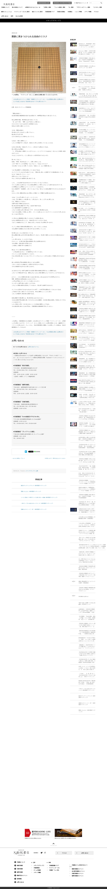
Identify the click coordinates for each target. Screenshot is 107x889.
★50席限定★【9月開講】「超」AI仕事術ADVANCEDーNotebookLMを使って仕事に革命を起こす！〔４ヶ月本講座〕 (87, 224)
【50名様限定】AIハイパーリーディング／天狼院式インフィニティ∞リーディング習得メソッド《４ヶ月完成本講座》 (87, 145)
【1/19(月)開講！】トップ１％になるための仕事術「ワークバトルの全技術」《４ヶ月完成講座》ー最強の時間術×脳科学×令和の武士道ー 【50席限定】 (87, 131)
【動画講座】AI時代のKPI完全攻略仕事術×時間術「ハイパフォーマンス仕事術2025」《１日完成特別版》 (87, 260)
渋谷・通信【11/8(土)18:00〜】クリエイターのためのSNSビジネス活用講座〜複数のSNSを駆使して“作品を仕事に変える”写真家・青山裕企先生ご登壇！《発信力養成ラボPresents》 (87, 167)
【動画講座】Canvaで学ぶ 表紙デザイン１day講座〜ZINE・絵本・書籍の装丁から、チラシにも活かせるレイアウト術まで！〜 (87, 289)
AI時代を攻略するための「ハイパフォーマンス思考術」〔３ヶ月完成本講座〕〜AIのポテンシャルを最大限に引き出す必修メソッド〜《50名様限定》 (87, 274)
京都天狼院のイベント (78, 873)
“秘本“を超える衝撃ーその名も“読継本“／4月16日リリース (87, 603)
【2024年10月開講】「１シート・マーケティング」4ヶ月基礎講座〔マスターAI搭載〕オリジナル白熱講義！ (87, 482)
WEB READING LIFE (43, 3)
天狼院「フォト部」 (54, 870)
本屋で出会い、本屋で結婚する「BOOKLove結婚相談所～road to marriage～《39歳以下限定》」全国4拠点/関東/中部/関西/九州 (87, 174)
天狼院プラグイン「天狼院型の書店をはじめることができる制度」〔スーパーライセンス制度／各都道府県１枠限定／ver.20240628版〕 (87, 532)
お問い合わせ (4, 16)
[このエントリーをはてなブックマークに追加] (26, 451)
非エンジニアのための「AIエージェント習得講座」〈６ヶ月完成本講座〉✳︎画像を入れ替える (87, 88)
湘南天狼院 (20, 865)
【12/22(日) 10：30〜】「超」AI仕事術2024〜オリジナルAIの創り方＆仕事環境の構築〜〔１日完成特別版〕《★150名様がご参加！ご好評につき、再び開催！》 (87, 503)
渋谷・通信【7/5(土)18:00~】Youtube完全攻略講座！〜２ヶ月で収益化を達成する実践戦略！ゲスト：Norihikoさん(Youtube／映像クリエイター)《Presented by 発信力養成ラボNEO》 (87, 253)
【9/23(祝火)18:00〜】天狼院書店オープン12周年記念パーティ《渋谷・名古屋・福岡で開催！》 (87, 203)
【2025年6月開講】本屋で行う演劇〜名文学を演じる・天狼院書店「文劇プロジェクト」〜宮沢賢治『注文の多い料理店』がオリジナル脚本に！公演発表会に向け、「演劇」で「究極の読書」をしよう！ (87, 310)
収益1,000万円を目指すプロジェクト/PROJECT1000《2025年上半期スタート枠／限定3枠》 (87, 382)
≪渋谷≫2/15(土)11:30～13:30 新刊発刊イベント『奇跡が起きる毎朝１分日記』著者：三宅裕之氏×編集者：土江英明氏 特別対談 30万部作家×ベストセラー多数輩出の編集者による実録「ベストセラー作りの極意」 (87, 403)
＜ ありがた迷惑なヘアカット (18, 458)
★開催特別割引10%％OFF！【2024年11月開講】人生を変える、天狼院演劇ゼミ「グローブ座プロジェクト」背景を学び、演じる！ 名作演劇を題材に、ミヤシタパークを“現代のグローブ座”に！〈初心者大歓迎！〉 (87, 510)
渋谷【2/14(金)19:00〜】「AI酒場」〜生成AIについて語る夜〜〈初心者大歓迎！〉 (87, 410)
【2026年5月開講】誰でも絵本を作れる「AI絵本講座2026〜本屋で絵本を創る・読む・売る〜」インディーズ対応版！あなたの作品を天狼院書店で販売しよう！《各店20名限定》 (87, 81)
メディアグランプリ (30, 471)
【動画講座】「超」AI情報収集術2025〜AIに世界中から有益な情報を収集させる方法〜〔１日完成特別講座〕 (87, 374)
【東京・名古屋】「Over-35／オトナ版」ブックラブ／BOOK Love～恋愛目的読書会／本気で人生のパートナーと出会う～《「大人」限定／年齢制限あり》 (87, 396)
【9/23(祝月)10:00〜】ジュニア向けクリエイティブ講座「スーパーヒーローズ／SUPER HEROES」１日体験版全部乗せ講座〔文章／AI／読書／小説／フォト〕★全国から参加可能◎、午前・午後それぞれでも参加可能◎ (92, 546)
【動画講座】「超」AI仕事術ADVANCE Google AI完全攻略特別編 (87, 117)
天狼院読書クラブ (49, 11)
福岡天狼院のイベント (78, 875)
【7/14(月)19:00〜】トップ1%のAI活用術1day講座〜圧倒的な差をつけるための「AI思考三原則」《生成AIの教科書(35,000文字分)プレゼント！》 (87, 246)
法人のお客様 (19, 16)
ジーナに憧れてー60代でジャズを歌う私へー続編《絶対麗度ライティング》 (39, 497)
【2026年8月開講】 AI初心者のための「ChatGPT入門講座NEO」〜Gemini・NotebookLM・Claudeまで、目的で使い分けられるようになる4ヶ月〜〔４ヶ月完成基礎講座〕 (87, 60)
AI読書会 (70, 11)
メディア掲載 (87, 11)
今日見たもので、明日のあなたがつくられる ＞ (55, 458)
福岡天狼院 (20, 872)
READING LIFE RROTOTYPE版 (62, 3)
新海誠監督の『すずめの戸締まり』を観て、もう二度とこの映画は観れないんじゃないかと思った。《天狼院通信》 (87, 639)
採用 (12, 16)
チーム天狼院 (37, 870)
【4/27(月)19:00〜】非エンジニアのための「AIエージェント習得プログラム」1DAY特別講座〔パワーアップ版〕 (87, 74)
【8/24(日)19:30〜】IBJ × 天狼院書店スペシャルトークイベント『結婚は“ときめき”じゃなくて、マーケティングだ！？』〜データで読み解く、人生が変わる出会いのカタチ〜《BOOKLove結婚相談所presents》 (87, 238)
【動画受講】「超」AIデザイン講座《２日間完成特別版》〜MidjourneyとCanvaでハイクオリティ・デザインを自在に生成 (87, 195)
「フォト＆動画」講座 (59, 7)
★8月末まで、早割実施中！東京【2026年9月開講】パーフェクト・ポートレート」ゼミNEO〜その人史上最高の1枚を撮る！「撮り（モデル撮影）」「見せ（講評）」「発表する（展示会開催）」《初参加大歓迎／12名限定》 (87, 45)
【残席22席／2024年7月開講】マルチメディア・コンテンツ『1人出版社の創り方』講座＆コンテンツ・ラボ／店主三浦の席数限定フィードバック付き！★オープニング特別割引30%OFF (87, 553)
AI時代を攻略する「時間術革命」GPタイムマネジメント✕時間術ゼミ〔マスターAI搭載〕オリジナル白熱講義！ (87, 489)
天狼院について (5, 7)
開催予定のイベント (81, 3)
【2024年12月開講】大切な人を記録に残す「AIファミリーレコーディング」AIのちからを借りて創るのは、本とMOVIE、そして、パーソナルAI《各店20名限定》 (87, 460)
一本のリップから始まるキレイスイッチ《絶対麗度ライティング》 (37, 503)
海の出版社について (17, 7)
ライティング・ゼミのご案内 (22, 11)
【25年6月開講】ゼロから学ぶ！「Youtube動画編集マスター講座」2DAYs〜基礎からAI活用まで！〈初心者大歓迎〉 (87, 281)
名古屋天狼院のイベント (78, 871)
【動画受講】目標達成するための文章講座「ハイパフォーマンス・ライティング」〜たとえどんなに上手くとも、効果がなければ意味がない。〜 (87, 324)
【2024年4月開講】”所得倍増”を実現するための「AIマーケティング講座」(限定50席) (87, 568)
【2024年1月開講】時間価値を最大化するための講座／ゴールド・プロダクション (87, 589)
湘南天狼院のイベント (78, 869)
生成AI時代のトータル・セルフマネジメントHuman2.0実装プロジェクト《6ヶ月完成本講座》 (87, 110)
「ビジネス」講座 (97, 7)
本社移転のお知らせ (83, 596)
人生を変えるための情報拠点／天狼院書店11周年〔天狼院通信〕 (87, 517)
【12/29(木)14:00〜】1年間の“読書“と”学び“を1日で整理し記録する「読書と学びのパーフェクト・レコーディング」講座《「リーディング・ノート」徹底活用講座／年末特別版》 (87, 654)
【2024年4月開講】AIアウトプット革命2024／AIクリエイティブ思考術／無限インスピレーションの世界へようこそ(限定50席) (87, 575)
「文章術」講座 (47, 7)
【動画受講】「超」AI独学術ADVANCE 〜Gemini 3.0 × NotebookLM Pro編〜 (87, 124)
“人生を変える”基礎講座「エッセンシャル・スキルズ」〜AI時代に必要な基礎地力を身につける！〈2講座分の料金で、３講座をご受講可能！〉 (87, 525)
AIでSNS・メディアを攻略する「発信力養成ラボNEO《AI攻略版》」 (87, 210)
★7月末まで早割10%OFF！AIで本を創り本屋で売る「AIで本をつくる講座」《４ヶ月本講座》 (87, 353)
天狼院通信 (37, 867)
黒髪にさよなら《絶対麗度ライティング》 (31, 491)
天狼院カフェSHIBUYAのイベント (78, 865)
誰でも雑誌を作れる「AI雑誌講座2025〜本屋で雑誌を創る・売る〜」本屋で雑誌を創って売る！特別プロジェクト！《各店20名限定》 (87, 296)
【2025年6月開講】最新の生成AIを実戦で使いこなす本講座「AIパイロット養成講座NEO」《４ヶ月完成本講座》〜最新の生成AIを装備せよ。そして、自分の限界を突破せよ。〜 (87, 317)
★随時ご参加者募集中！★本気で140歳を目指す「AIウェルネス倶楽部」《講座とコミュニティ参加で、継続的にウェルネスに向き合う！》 (87, 303)
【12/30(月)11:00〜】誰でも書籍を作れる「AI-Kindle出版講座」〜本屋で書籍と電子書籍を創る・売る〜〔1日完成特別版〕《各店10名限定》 (87, 453)
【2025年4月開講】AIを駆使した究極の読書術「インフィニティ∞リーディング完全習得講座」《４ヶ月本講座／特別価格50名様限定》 (87, 389)
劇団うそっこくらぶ (6, 11)
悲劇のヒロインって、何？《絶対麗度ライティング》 (34, 509)
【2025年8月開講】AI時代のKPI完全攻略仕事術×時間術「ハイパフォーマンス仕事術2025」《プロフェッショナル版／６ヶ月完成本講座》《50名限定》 (87, 267)
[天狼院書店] (8, 3)
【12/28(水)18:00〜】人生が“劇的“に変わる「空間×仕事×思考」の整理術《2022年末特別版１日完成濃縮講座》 (87, 661)
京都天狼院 (20, 868)
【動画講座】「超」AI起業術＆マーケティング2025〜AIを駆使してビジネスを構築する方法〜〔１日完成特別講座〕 (87, 360)
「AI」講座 (70, 7)
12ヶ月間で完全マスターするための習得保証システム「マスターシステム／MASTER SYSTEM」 (87, 560)
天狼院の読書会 (61, 11)
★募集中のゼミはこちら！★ (32, 7)
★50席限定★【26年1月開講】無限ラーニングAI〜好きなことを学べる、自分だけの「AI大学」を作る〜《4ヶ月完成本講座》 (87, 217)
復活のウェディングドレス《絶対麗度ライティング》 (34, 485)
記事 (37, 471)
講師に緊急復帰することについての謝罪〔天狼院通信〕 (87, 582)
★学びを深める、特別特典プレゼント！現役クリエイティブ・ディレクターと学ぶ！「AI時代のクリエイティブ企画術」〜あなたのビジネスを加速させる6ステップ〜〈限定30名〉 (87, 331)
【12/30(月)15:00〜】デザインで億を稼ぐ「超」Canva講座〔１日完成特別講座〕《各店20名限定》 (87, 446)
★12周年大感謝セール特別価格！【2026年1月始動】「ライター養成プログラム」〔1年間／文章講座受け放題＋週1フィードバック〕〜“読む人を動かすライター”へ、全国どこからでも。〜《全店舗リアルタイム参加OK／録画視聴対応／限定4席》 (87, 188)
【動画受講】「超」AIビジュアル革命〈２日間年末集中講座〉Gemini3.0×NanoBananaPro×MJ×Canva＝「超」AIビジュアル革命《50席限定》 (88, 95)
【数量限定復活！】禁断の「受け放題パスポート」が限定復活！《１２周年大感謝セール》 (87, 181)
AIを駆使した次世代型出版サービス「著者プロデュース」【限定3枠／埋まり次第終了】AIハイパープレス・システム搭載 (87, 153)
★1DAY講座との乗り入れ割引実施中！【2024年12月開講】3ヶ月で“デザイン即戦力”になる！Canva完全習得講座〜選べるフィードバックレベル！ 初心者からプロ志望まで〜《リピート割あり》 (87, 439)
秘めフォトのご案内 (37, 11)
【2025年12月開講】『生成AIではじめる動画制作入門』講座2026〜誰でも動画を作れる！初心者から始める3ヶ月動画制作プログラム (87, 102)
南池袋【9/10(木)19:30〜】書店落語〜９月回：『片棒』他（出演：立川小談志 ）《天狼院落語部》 (87, 682)
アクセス (96, 11)
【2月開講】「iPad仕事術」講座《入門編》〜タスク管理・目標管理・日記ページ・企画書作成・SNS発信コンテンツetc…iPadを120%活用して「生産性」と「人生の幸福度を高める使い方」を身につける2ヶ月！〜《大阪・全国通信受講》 (87, 618)
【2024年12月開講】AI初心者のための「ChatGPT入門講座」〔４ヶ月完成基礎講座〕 (87, 496)
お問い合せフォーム (33, 346)
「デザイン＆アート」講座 (83, 7)
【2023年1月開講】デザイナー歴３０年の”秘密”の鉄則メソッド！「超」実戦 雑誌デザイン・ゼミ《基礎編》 (87, 625)
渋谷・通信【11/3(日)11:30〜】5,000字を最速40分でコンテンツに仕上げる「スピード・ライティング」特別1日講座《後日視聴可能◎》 (87, 475)
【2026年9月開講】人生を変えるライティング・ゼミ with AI (87, 66)
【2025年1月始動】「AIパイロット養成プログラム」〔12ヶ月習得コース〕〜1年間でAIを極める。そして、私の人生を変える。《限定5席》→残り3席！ (87, 424)
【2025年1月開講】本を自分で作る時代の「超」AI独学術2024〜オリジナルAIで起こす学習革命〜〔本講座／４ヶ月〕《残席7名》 (87, 417)
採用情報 (19, 878)
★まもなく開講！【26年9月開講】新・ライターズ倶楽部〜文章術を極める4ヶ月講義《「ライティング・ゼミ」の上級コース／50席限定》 (87, 52)
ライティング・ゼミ (54, 867)
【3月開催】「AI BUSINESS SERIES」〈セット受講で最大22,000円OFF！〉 (87, 346)
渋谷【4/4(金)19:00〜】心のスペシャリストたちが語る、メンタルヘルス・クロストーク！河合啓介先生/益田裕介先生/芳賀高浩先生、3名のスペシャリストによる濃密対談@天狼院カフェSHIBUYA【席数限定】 (87, 339)
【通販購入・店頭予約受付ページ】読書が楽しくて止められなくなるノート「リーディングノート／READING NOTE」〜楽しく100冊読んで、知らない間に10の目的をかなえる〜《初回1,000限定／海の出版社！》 (87, 646)
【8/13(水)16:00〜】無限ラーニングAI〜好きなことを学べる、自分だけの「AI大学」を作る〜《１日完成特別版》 (87, 231)
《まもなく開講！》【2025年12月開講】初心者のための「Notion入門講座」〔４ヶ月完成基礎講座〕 (87, 138)
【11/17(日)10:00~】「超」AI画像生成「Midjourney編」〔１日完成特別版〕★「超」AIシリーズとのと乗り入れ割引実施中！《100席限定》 (87, 467)
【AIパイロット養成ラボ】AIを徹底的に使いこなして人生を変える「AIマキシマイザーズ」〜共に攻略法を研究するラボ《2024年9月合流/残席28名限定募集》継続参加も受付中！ (87, 539)
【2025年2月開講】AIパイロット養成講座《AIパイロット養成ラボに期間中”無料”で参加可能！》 (87, 432)
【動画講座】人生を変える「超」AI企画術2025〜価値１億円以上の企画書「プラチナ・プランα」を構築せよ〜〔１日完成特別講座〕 (87, 367)
